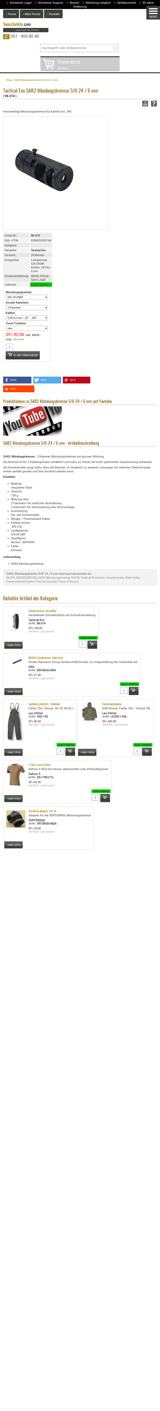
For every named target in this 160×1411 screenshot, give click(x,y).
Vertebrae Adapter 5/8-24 (42, 811)
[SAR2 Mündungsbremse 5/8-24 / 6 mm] (44, 168)
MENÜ (153, 17)
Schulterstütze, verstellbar (42, 611)
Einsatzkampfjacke (111, 704)
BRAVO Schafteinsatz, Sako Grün (45, 658)
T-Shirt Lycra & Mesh (39, 765)
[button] (17, 380)
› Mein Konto (31, 14)
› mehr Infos (13, 645)
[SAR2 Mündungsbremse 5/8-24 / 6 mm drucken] (144, 103)
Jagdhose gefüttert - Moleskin (44, 704)
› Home (11, 14)
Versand (18, 339)
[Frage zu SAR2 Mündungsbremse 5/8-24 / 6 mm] (153, 103)
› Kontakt (53, 14)
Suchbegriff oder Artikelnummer (64, 48)
